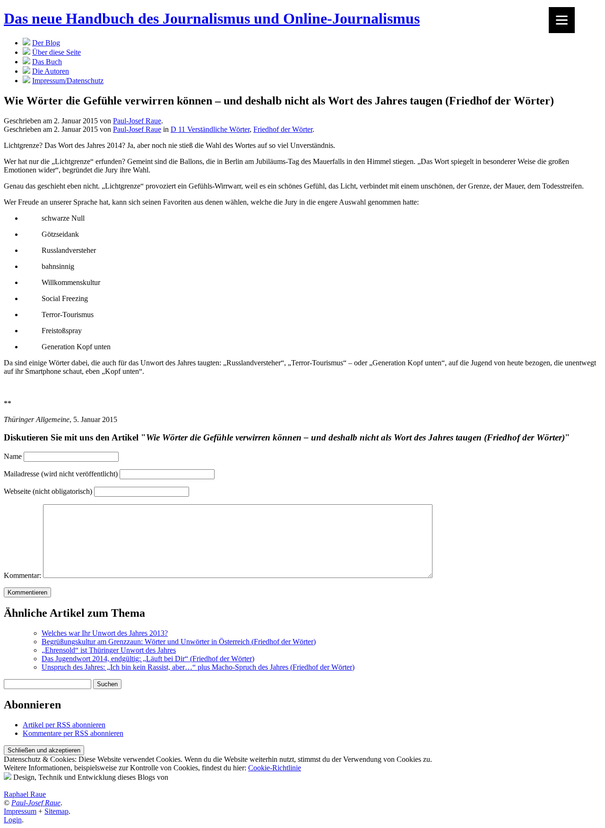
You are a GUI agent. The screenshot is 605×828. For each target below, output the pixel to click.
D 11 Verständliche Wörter (210, 129)
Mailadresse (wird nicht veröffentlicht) (61, 474)
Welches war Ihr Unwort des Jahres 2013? (105, 633)
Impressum (20, 811)
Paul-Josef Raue (137, 121)
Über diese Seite (56, 52)
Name (13, 456)
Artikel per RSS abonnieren (64, 725)
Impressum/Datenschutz (68, 81)
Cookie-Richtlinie (274, 768)
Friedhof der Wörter (282, 129)
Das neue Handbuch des (212, 18)
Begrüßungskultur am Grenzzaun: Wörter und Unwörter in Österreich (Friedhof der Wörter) (179, 642)
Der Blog (46, 43)
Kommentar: (22, 575)
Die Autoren (50, 71)
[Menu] (562, 20)
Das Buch (47, 62)
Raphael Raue (25, 794)
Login (13, 820)
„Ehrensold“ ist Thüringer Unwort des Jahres (109, 650)
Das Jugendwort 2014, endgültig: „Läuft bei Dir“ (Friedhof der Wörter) (148, 659)
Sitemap (56, 811)
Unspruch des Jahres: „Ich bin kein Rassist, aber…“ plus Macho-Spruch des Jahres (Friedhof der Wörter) (198, 667)
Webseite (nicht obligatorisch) (48, 491)
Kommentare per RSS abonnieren (73, 733)
